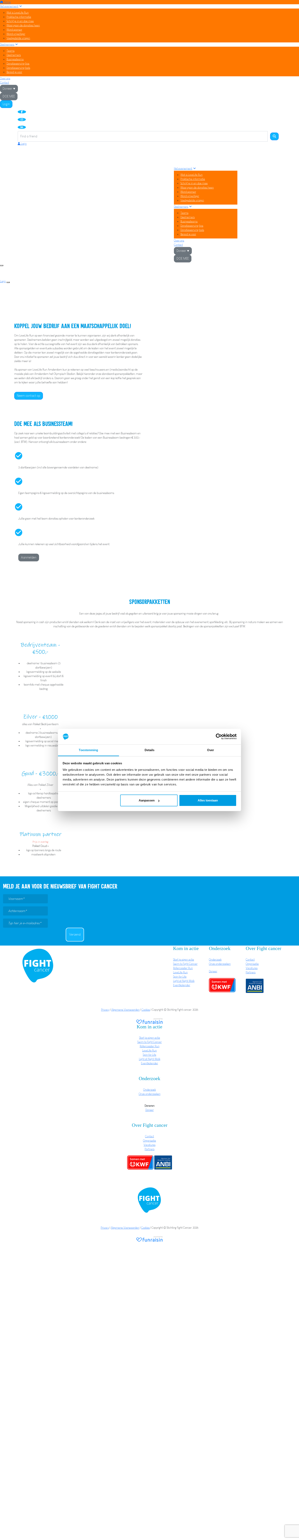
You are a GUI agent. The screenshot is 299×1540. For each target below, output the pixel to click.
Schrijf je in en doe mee (20, 21)
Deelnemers (7, 44)
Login (6, 104)
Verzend (75, 934)
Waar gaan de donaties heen (23, 25)
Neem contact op (28, 395)
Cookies (146, 1009)
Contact (4, 82)
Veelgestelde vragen (18, 38)
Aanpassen (147, 800)
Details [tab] (150, 750)
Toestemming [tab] (88, 750)
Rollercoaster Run (183, 968)
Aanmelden (28, 557)
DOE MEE (9, 96)
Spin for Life (180, 976)
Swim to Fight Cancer (185, 963)
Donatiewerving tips (18, 63)
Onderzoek (215, 959)
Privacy (105, 1009)
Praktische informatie (19, 16)
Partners (250, 972)
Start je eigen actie (183, 959)
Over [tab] (210, 750)
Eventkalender (181, 985)
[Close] (8, 282)
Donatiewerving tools (18, 67)
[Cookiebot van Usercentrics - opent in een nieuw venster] (219, 737)
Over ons (5, 78)
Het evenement (9, 6)
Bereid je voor (14, 72)
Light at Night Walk (183, 980)
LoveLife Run (180, 972)
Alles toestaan (208, 800)
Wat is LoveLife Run (18, 12)
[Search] (274, 136)
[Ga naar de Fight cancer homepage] (38, 965)
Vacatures (252, 968)
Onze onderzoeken (220, 963)
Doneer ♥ (9, 88)
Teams (10, 50)
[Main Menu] (1, 265)
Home (7, 2)
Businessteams (15, 59)
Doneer (213, 971)
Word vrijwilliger (16, 34)
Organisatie (252, 963)
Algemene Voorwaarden (125, 1009)
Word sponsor (14, 29)
